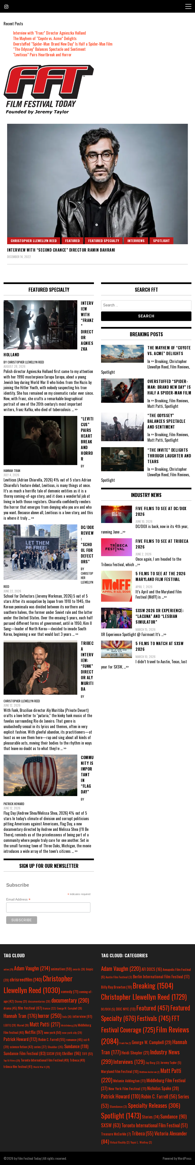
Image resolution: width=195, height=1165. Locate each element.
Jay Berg (153, 1062)
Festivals (154, 1018)
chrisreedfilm (26, 979)
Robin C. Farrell (51, 1039)
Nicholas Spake (163, 1088)
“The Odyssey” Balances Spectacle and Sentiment (49, 49)
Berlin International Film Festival (161, 976)
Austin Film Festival (119, 977)
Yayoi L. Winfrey (141, 1142)
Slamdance (118, 1106)
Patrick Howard (20, 1039)
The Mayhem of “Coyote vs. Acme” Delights (45, 38)
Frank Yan (125, 1043)
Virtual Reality (120, 1142)
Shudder (55, 1047)
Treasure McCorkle (116, 1133)
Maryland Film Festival (119, 1071)
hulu (67, 1017)
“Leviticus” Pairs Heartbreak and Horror (42, 54)
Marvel (23, 1025)
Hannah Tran (20, 1015)
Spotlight (161, 240)
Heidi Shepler (135, 1053)
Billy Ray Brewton (116, 986)
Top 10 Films (12, 1060)
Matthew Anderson (149, 1072)
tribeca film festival (18, 1066)
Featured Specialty (103, 240)
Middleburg (69, 1025)
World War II (41, 1067)
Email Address (18, 899)
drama (10, 1008)
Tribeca (77, 1059)
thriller (71, 1053)
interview (82, 1016)
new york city (72, 1032)
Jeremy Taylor (171, 1062)
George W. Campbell (69, 1008)
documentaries (39, 1001)
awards (79, 969)
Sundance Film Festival (24, 1053)
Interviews (136, 240)
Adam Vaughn (32, 968)
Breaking (153, 985)
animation (61, 968)
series (40, 1047)
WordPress (184, 1158)
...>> (122, 532)
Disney (21, 1001)
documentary (70, 1000)
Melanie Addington (129, 1080)
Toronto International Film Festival (45, 1059)
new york (52, 1032)
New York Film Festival (127, 1088)
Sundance (76, 1046)
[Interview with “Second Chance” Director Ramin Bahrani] (97, 184)
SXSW (53, 1053)
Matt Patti (45, 1024)
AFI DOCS (151, 969)
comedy (69, 991)
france (49, 1008)
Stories (150, 1117)
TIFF (87, 1053)
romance (74, 1039)
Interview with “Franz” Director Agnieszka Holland (49, 33)
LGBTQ (10, 1025)
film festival (30, 1007)
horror (49, 1015)
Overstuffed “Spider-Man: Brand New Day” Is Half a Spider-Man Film (62, 44)
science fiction (21, 1046)
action (8, 969)
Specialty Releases (154, 1105)
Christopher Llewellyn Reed (34, 240)
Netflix (34, 1032)
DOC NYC (125, 1009)
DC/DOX (108, 1009)
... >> (75, 409)
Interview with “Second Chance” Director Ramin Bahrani (61, 250)
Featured (72, 240)
